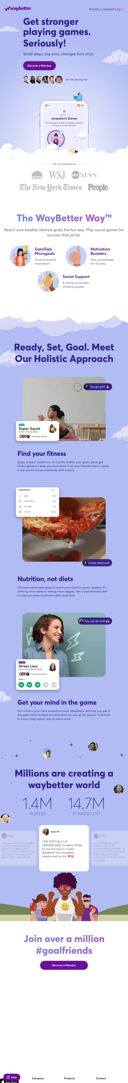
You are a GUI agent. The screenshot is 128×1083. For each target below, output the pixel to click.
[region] (64, 848)
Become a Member (39, 65)
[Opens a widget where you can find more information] (11, 1077)
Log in (119, 9)
